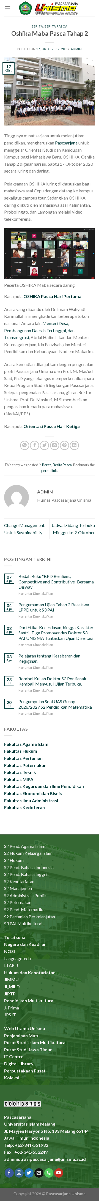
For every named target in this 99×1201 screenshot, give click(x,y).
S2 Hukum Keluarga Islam (28, 853)
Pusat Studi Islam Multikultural (35, 1042)
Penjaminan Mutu (22, 1035)
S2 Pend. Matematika (24, 909)
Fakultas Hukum (20, 751)
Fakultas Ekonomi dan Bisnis (33, 793)
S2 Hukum (14, 860)
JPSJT (10, 1014)
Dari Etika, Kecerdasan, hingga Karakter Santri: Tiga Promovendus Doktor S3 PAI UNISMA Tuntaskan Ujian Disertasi (56, 632)
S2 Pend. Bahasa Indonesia (29, 867)
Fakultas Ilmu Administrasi (31, 800)
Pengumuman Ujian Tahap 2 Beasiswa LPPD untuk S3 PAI (53, 607)
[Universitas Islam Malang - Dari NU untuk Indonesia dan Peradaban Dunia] (49, 8)
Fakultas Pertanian (23, 758)
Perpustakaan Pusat (25, 1070)
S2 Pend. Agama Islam (24, 846)
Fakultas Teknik (20, 772)
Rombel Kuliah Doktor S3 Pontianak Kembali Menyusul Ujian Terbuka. (52, 681)
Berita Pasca (56, 26)
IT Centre (13, 1056)
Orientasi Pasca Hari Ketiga (51, 426)
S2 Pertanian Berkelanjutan (29, 916)
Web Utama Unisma (24, 1028)
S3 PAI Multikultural (23, 923)
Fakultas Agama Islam (26, 744)
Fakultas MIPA (18, 779)
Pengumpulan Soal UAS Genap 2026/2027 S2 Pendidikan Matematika (55, 704)
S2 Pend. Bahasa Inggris (26, 874)
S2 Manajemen (18, 888)
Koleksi (11, 1077)
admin (76, 49)
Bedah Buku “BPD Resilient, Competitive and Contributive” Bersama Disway (56, 581)
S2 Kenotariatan (19, 881)
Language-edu (17, 958)
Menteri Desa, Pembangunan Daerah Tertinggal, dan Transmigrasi (39, 330)
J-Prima (11, 1007)
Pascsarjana (66, 142)
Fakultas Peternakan (25, 765)
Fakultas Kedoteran (24, 807)
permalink (49, 470)
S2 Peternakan (17, 902)
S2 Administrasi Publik (25, 895)
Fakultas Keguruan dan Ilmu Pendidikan (44, 786)
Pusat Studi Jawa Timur (28, 1049)
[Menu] (7, 8)
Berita (37, 26)
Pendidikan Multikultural (29, 1000)
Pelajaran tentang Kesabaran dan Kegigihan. (49, 658)
